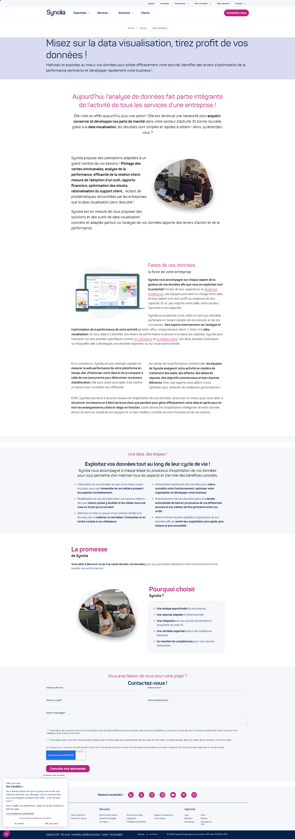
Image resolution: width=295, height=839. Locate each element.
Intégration (131, 818)
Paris (203, 815)
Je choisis (19, 823)
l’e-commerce (143, 339)
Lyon (187, 815)
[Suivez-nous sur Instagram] (151, 794)
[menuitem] (81, 13)
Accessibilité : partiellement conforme (85, 834)
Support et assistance (163, 815)
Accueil (131, 28)
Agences (190, 809)
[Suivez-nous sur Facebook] (162, 794)
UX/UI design (159, 818)
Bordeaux (189, 818)
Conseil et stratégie (107, 818)
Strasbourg (189, 822)
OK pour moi (51, 823)
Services (143, 28)
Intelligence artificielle (136, 822)
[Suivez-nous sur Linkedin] (130, 794)
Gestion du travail (79, 818)
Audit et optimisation (108, 815)
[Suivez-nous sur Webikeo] (183, 794)
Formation (103, 822)
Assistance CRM (52, 834)
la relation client (167, 339)
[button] (6, 833)
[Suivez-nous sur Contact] (194, 794)
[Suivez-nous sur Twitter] (141, 794)
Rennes (204, 818)
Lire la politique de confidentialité (20, 813)
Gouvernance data (135, 815)
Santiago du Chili (206, 823)
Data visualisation (160, 28)
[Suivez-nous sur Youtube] (173, 794)
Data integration (78, 815)
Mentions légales (116, 834)
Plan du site (65, 834)
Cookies (105, 834)
